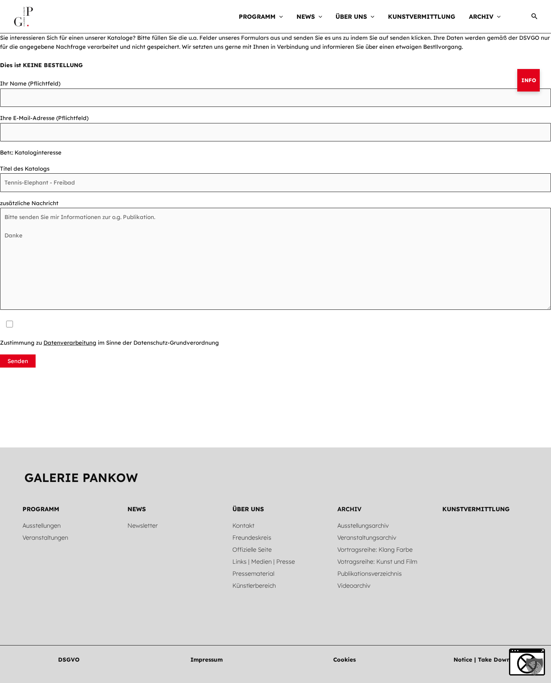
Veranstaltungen (45, 537)
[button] (279, 16)
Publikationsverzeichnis (369, 573)
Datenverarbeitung (69, 342)
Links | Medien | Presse (263, 561)
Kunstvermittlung (476, 509)
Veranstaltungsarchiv (366, 537)
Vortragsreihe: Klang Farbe (375, 549)
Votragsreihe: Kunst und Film (377, 561)
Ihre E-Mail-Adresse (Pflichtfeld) (44, 118)
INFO (528, 80)
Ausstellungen (41, 525)
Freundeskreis (251, 537)
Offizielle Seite (252, 549)
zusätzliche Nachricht (29, 203)
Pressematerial (253, 573)
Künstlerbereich (254, 585)
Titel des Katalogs (24, 168)
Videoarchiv (353, 585)
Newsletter (142, 525)
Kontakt (243, 525)
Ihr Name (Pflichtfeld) (30, 83)
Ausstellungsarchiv (363, 525)
